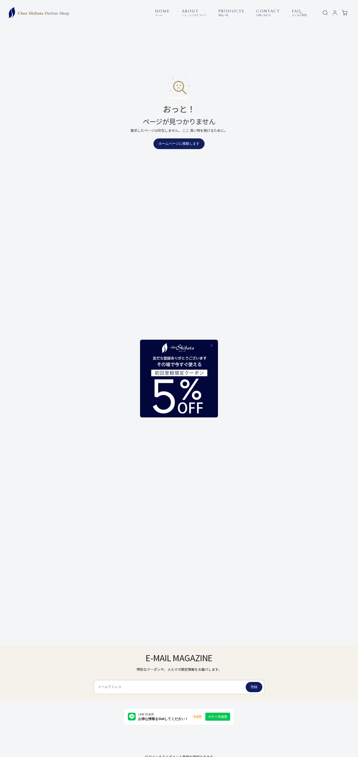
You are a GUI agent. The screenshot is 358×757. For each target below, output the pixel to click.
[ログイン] (334, 12)
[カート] (344, 12)
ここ (185, 130)
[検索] (325, 12)
